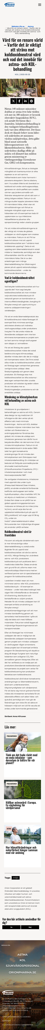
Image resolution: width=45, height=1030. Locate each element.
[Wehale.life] (9, 4)
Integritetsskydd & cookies (16, 1017)
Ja (11, 927)
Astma (31, 26)
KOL (23, 960)
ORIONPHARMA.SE (22, 972)
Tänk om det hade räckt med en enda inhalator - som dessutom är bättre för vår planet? (21, 759)
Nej (30, 927)
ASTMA (22, 954)
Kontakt (6, 1021)
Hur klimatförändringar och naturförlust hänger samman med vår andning (22, 850)
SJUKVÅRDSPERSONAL (22, 965)
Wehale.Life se (18, 26)
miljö (15, 877)
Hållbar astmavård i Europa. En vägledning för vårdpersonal (21, 805)
